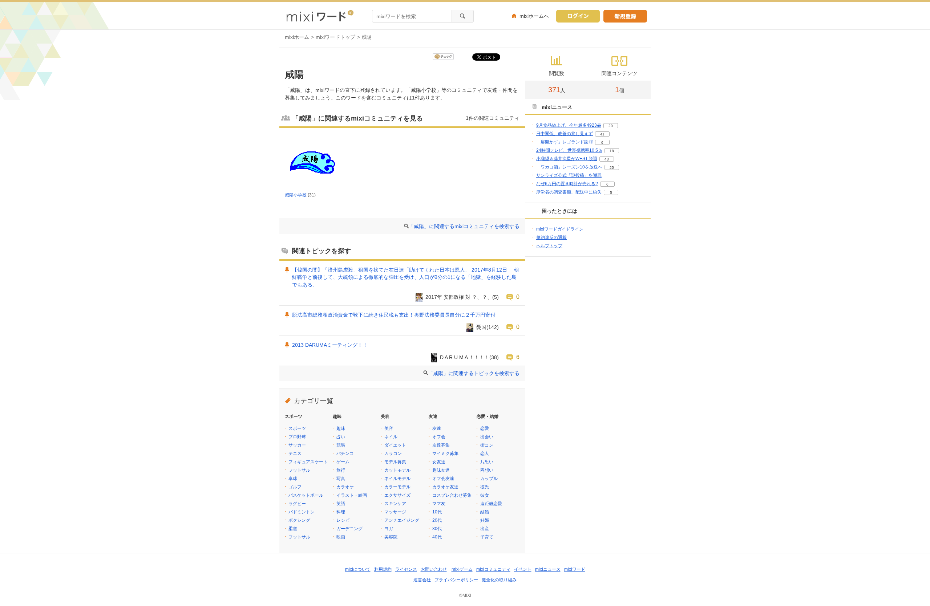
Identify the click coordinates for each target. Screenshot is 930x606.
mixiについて (358, 569)
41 (602, 134)
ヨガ (388, 528)
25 (612, 168)
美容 (388, 428)
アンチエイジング (401, 520)
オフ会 (438, 436)
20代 (437, 520)
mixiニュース (548, 569)
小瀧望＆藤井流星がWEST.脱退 (566, 158)
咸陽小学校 (296, 195)
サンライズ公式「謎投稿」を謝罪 (569, 175)
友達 (436, 428)
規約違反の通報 (551, 237)
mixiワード (574, 569)
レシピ (342, 520)
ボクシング (299, 520)
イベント (522, 569)
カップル (489, 478)
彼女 (484, 495)
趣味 (340, 428)
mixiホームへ (534, 16)
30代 (437, 528)
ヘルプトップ (549, 245)
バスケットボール (305, 495)
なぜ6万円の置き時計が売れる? (567, 183)
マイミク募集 (445, 453)
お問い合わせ (434, 569)
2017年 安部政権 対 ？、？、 (458, 297)
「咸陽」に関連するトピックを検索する (473, 373)
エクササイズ (397, 495)
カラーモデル (397, 486)
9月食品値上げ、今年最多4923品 (568, 125)
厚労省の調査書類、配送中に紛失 (569, 192)
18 (612, 151)
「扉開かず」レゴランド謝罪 (564, 142)
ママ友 (438, 503)
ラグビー (297, 503)
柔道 (292, 528)
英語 (340, 503)
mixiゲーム (462, 569)
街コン (486, 445)
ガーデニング (349, 528)
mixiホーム (297, 37)
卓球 (292, 478)
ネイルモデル (397, 478)
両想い (486, 470)
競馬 (340, 445)
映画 (340, 537)
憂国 (481, 327)
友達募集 (441, 445)
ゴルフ (295, 486)
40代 (437, 537)
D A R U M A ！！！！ (464, 357)
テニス (295, 453)
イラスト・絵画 (351, 495)
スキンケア (395, 503)
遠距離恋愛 (491, 503)
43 (606, 159)
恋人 (484, 453)
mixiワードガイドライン (559, 229)
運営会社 (422, 579)
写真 (340, 478)
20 (610, 126)
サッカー (297, 445)
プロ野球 (297, 436)
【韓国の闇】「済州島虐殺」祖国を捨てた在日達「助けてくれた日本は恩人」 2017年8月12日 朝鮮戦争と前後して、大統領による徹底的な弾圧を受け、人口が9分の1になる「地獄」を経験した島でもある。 (405, 277)
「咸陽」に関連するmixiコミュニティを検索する (464, 226)
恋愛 (484, 428)
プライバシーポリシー (456, 579)
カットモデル (397, 470)
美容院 (390, 537)
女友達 (438, 461)
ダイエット (395, 445)
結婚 (484, 512)
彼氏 (484, 486)
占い (340, 436)
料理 (340, 512)
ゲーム (342, 461)
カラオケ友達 (445, 486)
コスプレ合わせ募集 (452, 495)
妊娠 (484, 520)
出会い (486, 436)
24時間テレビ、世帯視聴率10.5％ (569, 150)
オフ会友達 (443, 478)
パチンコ (345, 453)
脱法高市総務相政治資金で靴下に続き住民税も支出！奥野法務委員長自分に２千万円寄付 (394, 315)
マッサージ (395, 512)
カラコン (393, 453)
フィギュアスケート (308, 461)
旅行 (340, 470)
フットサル (299, 470)
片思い (486, 461)
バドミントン (301, 512)
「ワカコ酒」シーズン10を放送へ (569, 167)
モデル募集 (395, 461)
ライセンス (406, 569)
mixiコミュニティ (493, 569)
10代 (437, 512)
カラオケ (345, 486)
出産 (484, 528)
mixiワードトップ (335, 37)
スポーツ (297, 428)
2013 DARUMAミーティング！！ (330, 345)
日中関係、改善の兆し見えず (564, 133)
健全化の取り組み (499, 579)
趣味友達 (441, 470)
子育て (486, 537)
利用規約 (383, 569)
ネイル (390, 436)
